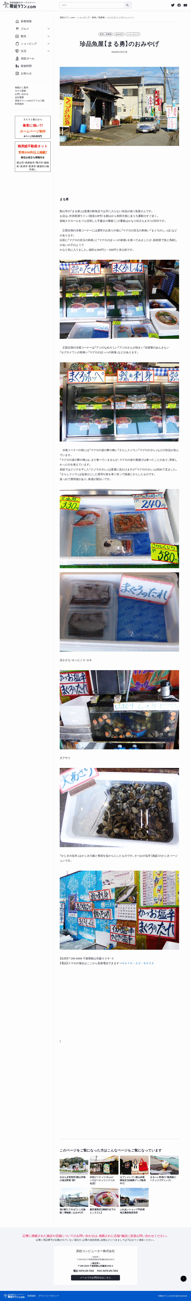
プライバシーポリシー (48, 1296)
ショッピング (133, 34)
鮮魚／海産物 (106, 34)
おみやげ (119, 34)
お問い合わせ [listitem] (21, 94)
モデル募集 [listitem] (20, 90)
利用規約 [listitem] (19, 104)
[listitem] (172, 5)
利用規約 (31, 1296)
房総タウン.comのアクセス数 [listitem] (29, 100)
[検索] (127, 5)
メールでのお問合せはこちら (95, 1277)
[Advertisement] (119, 172)
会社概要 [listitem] (19, 97)
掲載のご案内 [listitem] (21, 87)
